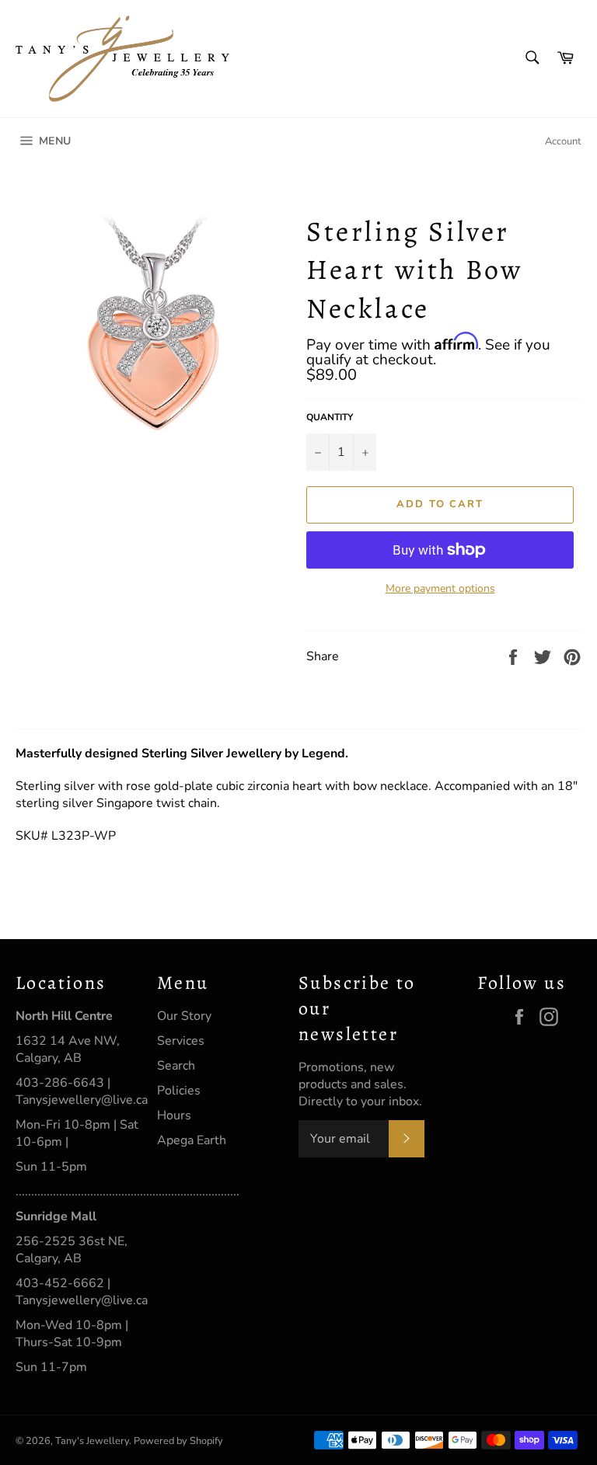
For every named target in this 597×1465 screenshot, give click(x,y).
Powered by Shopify (178, 1441)
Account (563, 141)
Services (180, 1040)
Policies (179, 1090)
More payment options (440, 588)
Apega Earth (191, 1140)
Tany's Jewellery (92, 1441)
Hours (174, 1115)
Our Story (184, 1016)
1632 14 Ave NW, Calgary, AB (68, 1049)
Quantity (329, 417)
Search (176, 1065)
